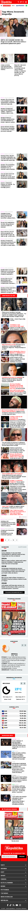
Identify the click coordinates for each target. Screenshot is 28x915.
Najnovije (5, 547)
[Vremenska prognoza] (21, 2)
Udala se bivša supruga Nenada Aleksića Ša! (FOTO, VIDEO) (7, 67)
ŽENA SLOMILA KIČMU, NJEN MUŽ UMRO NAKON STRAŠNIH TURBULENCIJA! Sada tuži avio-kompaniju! (14, 562)
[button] (22, 645)
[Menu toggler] (25, 2)
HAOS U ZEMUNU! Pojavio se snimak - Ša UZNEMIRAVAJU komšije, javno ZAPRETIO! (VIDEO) (8, 185)
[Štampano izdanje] (15, 826)
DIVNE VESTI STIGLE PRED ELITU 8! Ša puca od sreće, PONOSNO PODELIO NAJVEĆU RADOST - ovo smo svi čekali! (8, 272)
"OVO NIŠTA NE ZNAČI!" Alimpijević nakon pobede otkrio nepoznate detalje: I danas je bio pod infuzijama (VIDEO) (19, 800)
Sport (3, 875)
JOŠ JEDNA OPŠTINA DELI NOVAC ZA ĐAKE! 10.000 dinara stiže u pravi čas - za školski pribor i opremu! (13, 587)
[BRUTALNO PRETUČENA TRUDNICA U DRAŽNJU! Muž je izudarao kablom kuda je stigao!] (6, 778)
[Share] (1, 20)
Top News (4, 893)
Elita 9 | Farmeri (7, 882)
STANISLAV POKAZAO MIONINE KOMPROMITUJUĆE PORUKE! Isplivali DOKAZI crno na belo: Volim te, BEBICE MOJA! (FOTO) (8, 533)
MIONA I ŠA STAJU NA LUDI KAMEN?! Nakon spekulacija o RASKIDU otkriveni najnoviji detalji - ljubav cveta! (8, 102)
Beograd (6, 683)
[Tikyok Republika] (11, 905)
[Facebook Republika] (8, 905)
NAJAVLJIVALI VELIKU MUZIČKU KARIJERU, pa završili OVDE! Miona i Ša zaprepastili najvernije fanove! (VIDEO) (8, 158)
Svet (13, 751)
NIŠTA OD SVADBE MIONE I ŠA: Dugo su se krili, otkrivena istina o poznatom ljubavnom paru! (13, 41)
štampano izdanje (14, 599)
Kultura (14, 739)
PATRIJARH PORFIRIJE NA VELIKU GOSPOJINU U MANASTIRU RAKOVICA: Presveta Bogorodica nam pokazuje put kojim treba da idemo (13, 571)
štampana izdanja (10, 809)
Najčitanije (22, 547)
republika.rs (12, 908)
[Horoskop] (23, 2)
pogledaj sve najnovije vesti (14, 592)
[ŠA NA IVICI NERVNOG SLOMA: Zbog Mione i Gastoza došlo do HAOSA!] (22, 223)
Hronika (14, 775)
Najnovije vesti (7, 735)
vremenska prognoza (14, 677)
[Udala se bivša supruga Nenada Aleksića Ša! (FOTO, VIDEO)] (7, 58)
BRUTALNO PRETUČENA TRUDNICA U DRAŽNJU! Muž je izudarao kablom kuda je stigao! (14, 579)
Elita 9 (3, 38)
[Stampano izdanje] (14, 619)
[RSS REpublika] (17, 905)
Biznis (3, 886)
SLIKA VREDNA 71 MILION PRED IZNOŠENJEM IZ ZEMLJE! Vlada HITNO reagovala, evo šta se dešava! (13, 554)
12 (13, 540)
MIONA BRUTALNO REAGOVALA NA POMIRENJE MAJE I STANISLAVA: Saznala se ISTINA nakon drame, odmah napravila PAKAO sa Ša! (8, 281)
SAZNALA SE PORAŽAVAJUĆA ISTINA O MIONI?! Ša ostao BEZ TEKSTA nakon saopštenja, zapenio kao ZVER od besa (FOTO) (8, 523)
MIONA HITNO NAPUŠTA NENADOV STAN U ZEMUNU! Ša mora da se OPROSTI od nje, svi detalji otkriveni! (8, 290)
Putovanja (5, 890)
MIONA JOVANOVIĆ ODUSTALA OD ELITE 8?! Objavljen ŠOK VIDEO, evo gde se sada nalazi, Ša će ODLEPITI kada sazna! (8, 243)
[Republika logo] (7, 2)
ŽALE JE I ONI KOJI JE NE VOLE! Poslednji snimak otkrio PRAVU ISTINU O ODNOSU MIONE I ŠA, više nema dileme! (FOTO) (20, 70)
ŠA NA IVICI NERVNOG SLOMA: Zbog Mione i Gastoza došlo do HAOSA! (7, 225)
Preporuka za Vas (8, 295)
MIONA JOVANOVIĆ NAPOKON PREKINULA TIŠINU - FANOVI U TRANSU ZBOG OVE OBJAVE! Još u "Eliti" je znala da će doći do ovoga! (8, 111)
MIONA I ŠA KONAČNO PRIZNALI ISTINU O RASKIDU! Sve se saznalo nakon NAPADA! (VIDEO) (8, 167)
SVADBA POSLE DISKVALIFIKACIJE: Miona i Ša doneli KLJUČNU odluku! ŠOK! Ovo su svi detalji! (8, 216)
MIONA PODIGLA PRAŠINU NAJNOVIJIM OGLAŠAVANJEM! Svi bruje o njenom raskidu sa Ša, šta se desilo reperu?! (8, 120)
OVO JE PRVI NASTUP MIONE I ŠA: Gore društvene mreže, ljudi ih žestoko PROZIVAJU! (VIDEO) (8, 176)
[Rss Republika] (14, 905)
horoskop (14, 641)
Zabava (3, 879)
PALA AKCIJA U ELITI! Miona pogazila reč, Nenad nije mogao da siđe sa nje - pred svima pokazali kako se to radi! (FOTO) (8, 234)
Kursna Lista (14, 707)
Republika (4, 900)
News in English (7, 897)
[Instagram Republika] (20, 905)
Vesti (13, 5)
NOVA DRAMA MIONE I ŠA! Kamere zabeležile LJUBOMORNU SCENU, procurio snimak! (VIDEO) (8, 129)
